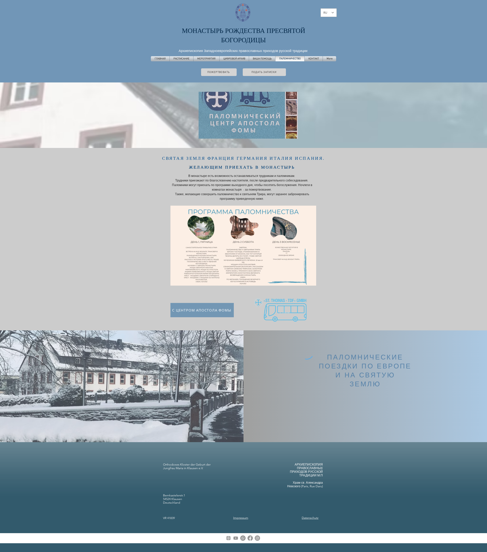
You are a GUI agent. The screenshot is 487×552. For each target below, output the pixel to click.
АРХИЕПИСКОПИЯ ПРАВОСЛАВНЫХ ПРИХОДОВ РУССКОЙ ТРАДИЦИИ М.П (306, 470)
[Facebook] (250, 538)
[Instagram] (257, 538)
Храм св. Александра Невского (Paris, (305, 484)
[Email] (228, 538)
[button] (311, 281)
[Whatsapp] (243, 538)
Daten (306, 518)
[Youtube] (235, 538)
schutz (314, 518)
